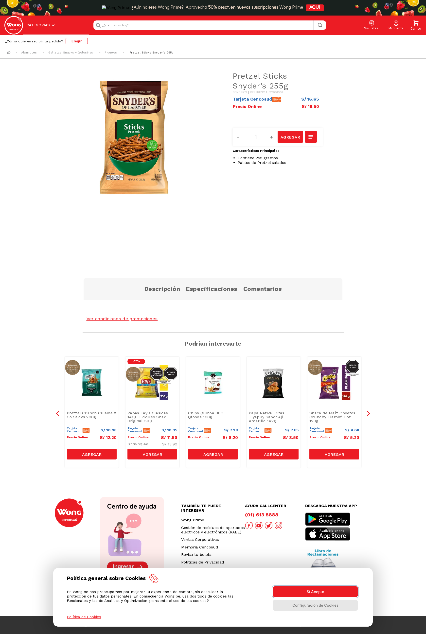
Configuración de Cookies (315, 605)
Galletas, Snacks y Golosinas (70, 52)
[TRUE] (92, 454)
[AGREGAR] (290, 137)
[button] (396, 25)
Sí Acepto (315, 591)
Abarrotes (29, 52)
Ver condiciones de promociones (122, 318)
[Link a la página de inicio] (9, 52)
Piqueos (111, 52)
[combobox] (209, 25)
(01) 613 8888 (261, 515)
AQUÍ (314, 7)
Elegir (76, 41)
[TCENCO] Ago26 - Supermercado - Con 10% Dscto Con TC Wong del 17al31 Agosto (93, 370)
